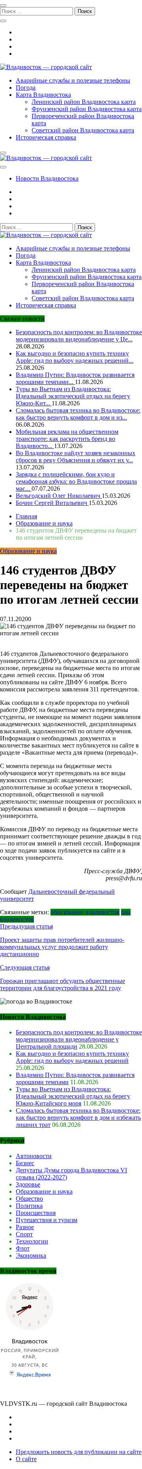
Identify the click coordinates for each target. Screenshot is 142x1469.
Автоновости (34, 1156)
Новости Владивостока (47, 178)
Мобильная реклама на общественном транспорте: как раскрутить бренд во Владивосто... (67, 438)
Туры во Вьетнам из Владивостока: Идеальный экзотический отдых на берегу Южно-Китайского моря (73, 1096)
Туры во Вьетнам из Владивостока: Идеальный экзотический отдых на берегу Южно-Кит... (73, 396)
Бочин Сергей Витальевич (52, 502)
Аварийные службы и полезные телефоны (73, 80)
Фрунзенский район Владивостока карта (87, 108)
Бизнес (25, 1163)
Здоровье (28, 1184)
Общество (29, 1198)
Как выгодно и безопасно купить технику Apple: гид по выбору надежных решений (72, 1057)
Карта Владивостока (43, 94)
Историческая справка (46, 137)
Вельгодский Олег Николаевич (59, 495)
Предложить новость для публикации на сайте (79, 1451)
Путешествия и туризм (46, 1220)
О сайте (26, 1459)
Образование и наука (28, 551)
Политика (29, 1205)
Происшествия (36, 1212)
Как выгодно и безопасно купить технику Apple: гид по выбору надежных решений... (74, 357)
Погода (26, 87)
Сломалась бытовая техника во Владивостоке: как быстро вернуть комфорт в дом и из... (78, 414)
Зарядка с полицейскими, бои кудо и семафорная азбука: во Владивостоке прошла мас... (76, 481)
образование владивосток (85, 912)
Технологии (32, 1241)
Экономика (31, 1255)
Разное (25, 1227)
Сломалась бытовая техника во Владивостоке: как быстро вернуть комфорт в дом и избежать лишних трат (78, 1117)
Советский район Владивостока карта (83, 130)
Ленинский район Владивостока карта (84, 101)
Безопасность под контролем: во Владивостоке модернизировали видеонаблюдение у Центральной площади (79, 1039)
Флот (23, 1248)
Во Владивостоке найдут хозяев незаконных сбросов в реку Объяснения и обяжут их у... (75, 456)
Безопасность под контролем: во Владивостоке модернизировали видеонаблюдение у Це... (79, 336)
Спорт (24, 1234)
